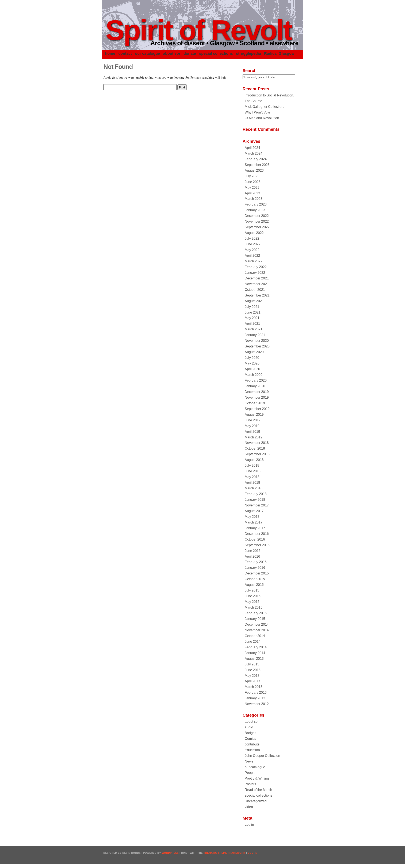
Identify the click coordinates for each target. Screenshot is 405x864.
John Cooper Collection (262, 755)
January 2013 (255, 698)
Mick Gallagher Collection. (264, 106)
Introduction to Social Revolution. (269, 95)
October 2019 (255, 403)
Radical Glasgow (279, 53)
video (249, 807)
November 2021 (257, 284)
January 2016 (255, 567)
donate (190, 53)
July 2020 (252, 357)
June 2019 (253, 420)
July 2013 (252, 664)
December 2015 (257, 573)
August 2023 (254, 170)
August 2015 (254, 584)
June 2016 (253, 551)
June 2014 (253, 641)
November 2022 (257, 221)
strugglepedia (248, 53)
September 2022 (257, 227)
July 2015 (252, 590)
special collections (216, 53)
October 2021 (255, 289)
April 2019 (252, 431)
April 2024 (252, 148)
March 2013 (253, 687)
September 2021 (257, 295)
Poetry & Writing (257, 778)
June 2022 (253, 244)
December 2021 (257, 278)
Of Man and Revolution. (262, 118)
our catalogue (147, 53)
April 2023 (252, 193)
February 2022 (256, 267)
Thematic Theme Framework (224, 853)
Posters (250, 784)
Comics (250, 738)
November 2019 (257, 397)
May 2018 (252, 477)
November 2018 (257, 443)
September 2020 (257, 346)
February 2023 (256, 204)
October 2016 (255, 539)
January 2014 (255, 653)
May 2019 (252, 426)
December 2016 (257, 533)
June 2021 (253, 312)
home (110, 53)
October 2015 (255, 579)
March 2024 (253, 153)
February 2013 (256, 692)
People (250, 773)
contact (125, 53)
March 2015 (253, 607)
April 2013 (252, 681)
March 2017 (253, 522)
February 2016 (256, 562)
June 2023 (253, 182)
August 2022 (254, 233)
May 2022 (252, 250)
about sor (171, 53)
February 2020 (256, 380)
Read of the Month (258, 790)
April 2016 (252, 556)
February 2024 (256, 159)
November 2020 (257, 340)
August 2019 (254, 414)
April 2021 (252, 323)
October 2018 (255, 448)
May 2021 (252, 318)
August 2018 (254, 460)
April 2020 (252, 369)
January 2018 (255, 499)
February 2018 (256, 494)
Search (249, 70)
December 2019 (257, 392)
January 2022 (255, 272)
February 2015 (256, 613)
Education (252, 750)
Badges (250, 733)
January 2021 (255, 335)
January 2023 (255, 210)
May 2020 (252, 363)
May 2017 (252, 516)
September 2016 (257, 545)
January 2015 (255, 619)
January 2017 (255, 528)
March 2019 (253, 437)
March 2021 (253, 329)
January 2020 (255, 386)
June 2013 (253, 670)
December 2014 (257, 624)
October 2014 (255, 636)
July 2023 (252, 176)
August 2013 (254, 658)
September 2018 (257, 454)
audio (249, 727)
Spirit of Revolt (198, 30)
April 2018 (252, 482)
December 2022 (257, 216)
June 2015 (253, 596)
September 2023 (257, 165)
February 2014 (256, 647)
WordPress (170, 853)
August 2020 (254, 352)
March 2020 (253, 375)
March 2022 (253, 261)
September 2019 (257, 409)
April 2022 (252, 255)
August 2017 (254, 511)
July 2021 (252, 306)
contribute (252, 744)
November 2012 (257, 704)
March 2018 (253, 488)
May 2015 (252, 602)
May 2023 (252, 187)
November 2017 (257, 505)
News (249, 761)
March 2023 (253, 198)
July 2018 (252, 465)
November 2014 (257, 630)
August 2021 (254, 301)
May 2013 (252, 675)
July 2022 (252, 238)
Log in (249, 824)
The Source (253, 101)
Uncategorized (256, 801)
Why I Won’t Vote (257, 112)
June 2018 (253, 471)
